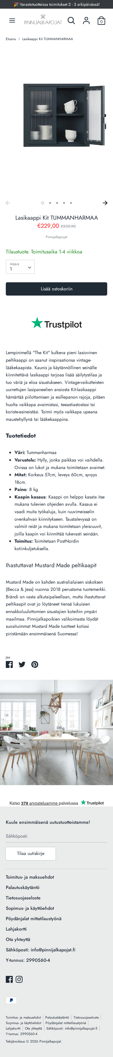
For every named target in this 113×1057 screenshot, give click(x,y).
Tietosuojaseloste (23, 897)
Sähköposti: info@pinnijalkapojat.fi (40, 949)
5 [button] (71, 203)
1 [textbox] (11, 269)
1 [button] (42, 202)
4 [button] (64, 203)
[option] (56, 122)
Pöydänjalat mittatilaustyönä (33, 918)
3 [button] (57, 203)
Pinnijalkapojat (56, 237)
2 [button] (50, 203)
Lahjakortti (16, 929)
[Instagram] (19, 979)
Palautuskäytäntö (22, 887)
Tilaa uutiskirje (30, 853)
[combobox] (20, 267)
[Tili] (86, 18)
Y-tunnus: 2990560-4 (28, 960)
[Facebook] (9, 979)
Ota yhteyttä (18, 939)
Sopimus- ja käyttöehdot (30, 908)
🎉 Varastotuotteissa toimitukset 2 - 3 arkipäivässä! (57, 4)
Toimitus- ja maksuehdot (30, 877)
